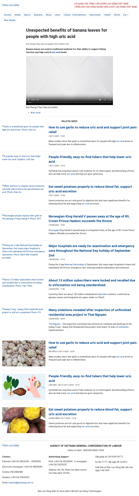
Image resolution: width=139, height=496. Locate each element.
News (48, 14)
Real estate (95, 14)
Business (38, 14)
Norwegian (54, 230)
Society (7, 14)
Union (57, 14)
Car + (125, 14)
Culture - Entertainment (75, 14)
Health (107, 14)
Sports (27, 14)
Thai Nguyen (54, 324)
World (117, 14)
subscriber (102, 294)
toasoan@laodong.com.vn (20, 482)
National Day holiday (74, 264)
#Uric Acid (35, 112)
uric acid (56, 52)
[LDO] (23, 128)
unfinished (123, 327)
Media (18, 14)
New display (9, 20)
